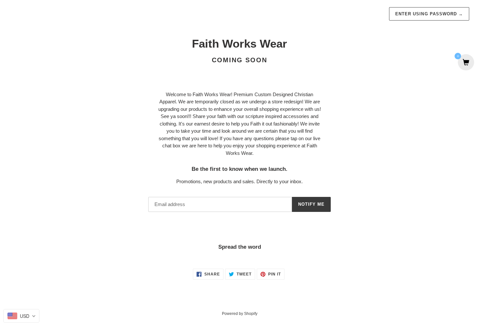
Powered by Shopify (239, 313)
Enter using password (429, 13)
